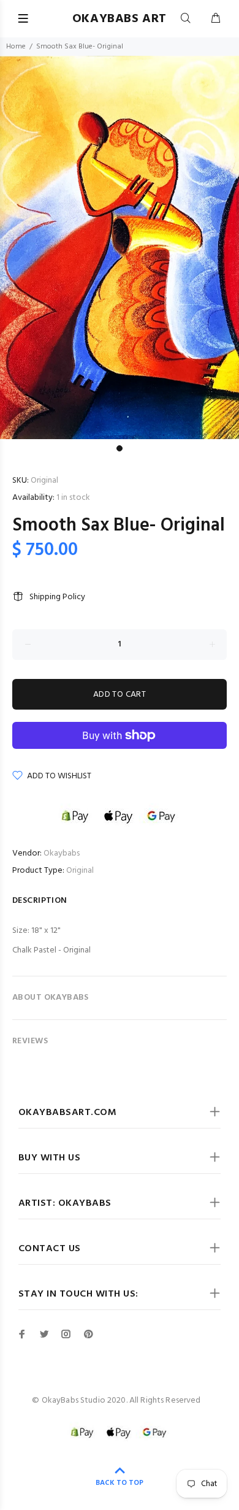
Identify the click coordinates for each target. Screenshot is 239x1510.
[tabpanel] (119, 247)
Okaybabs (62, 853)
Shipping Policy (57, 597)
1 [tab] (119, 448)
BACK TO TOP (119, 1483)
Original (80, 871)
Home (16, 46)
